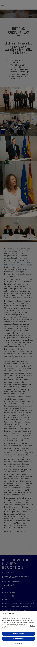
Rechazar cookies (18, 638)
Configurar (18, 643)
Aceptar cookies (18, 633)
